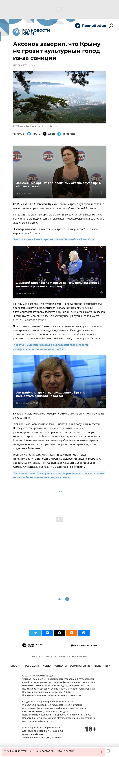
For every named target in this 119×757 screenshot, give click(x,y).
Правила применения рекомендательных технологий (51, 695)
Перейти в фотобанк (49, 126)
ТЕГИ (107, 666)
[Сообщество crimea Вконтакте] (47, 633)
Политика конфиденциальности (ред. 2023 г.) (46, 692)
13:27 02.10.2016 (20, 65)
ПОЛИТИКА (37, 656)
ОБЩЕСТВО (51, 656)
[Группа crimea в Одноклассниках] (71, 633)
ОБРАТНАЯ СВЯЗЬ (80, 666)
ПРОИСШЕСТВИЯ (68, 656)
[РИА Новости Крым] (31, 32)
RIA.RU (97, 666)
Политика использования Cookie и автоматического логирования (58, 689)
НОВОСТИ (14, 666)
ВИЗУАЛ (83, 656)
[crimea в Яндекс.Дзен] (59, 633)
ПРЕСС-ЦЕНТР (31, 666)
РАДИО (46, 666)
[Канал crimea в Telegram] (35, 633)
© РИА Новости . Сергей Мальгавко (26, 126)
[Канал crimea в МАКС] (84, 633)
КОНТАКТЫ (60, 666)
